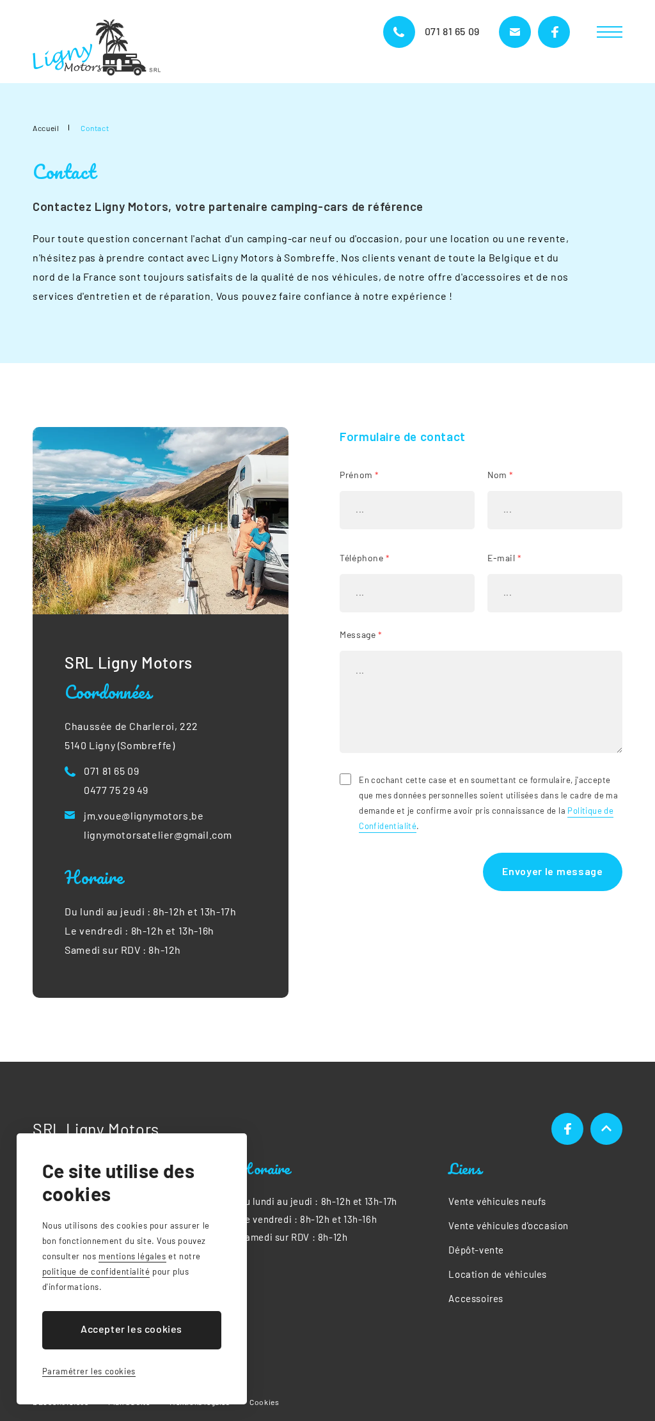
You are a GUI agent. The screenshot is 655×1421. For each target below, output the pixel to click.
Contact (95, 127)
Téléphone (365, 557)
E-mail (504, 557)
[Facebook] (567, 1129)
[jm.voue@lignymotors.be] (515, 32)
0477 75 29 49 (116, 790)
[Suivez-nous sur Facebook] (554, 32)
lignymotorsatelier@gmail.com (158, 834)
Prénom (359, 474)
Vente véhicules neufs (497, 1201)
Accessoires (475, 1298)
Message (361, 634)
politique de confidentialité (96, 1271)
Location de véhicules (497, 1274)
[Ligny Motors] (97, 47)
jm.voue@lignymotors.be (143, 815)
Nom (500, 474)
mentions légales (132, 1256)
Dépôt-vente (476, 1249)
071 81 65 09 (452, 31)
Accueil (46, 127)
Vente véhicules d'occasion (508, 1225)
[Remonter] (606, 1129)
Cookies (264, 1401)
